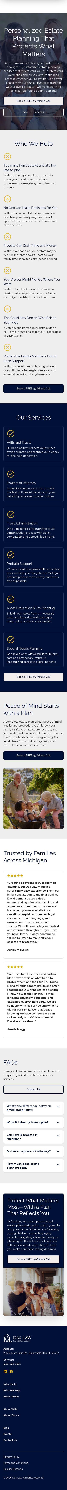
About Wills (10, 1409)
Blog (6, 1427)
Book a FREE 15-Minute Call (33, 100)
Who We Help (11, 1390)
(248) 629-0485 (12, 1363)
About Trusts (11, 1415)
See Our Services (33, 112)
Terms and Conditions (15, 1462)
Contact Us (33, 1089)
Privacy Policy (11, 1456)
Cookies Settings (13, 1468)
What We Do (11, 1396)
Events (7, 1434)
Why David (9, 1384)
